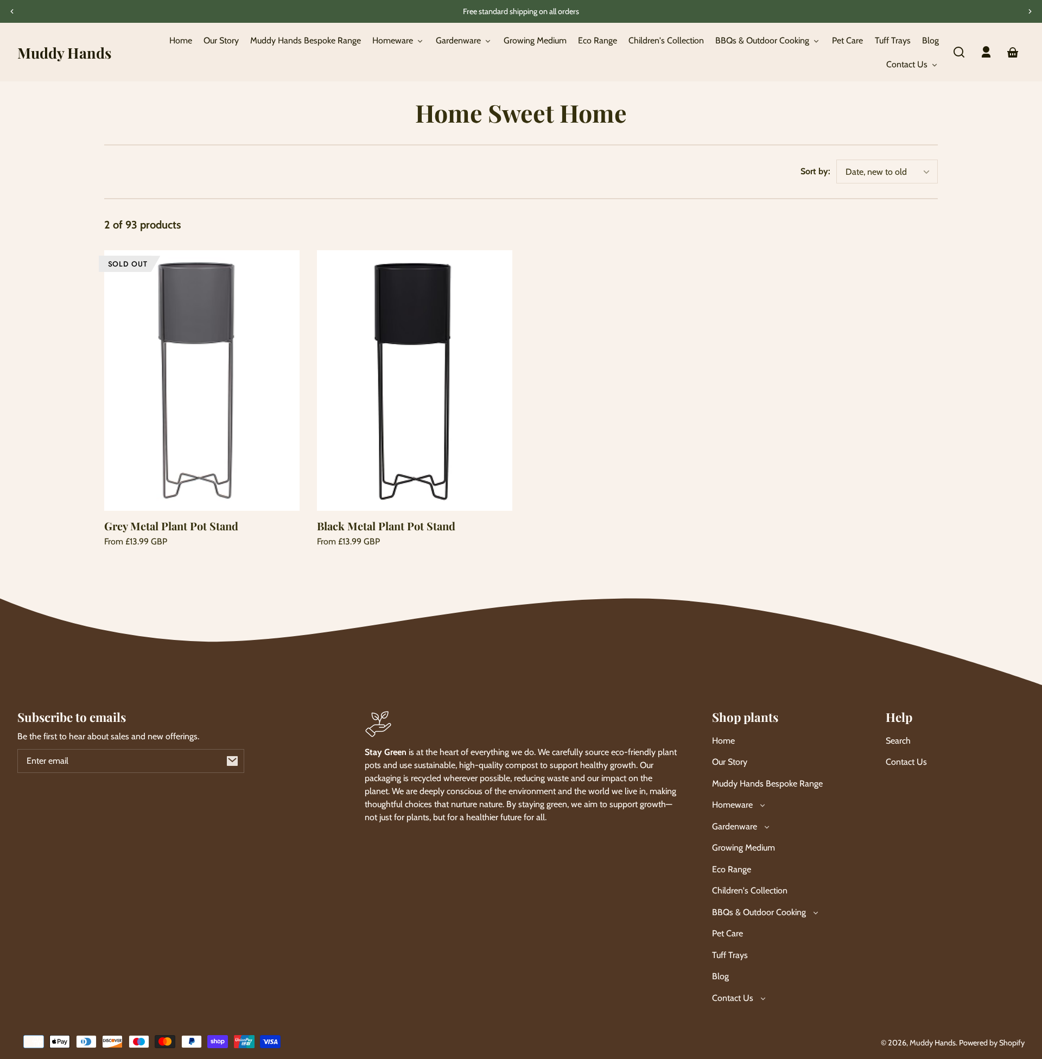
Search (898, 740)
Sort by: (815, 171)
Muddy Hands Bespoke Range (767, 783)
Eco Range (731, 869)
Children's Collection (749, 890)
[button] (959, 52)
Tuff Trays (730, 955)
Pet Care (727, 933)
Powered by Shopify (992, 1043)
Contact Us (906, 762)
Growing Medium (743, 847)
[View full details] (202, 380)
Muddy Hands (933, 1043)
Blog (720, 976)
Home (723, 740)
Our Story (729, 762)
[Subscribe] (232, 761)
